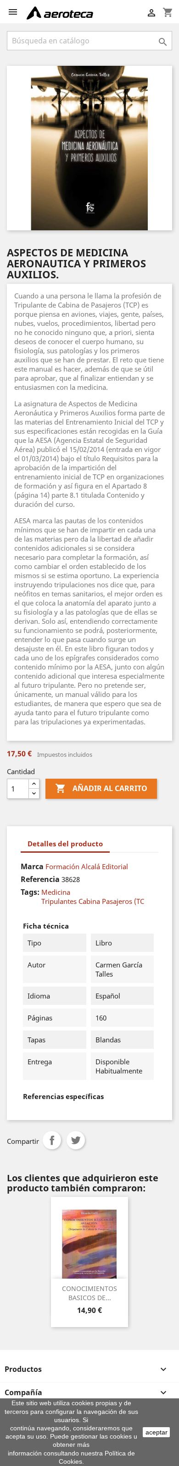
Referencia (40, 879)
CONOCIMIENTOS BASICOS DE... (89, 1293)
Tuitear (76, 1140)
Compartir (52, 1140)
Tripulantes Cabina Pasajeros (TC (92, 901)
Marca (32, 866)
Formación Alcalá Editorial (86, 866)
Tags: (30, 892)
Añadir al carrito (101, 788)
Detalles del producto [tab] (65, 843)
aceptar (156, 1432)
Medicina (55, 892)
